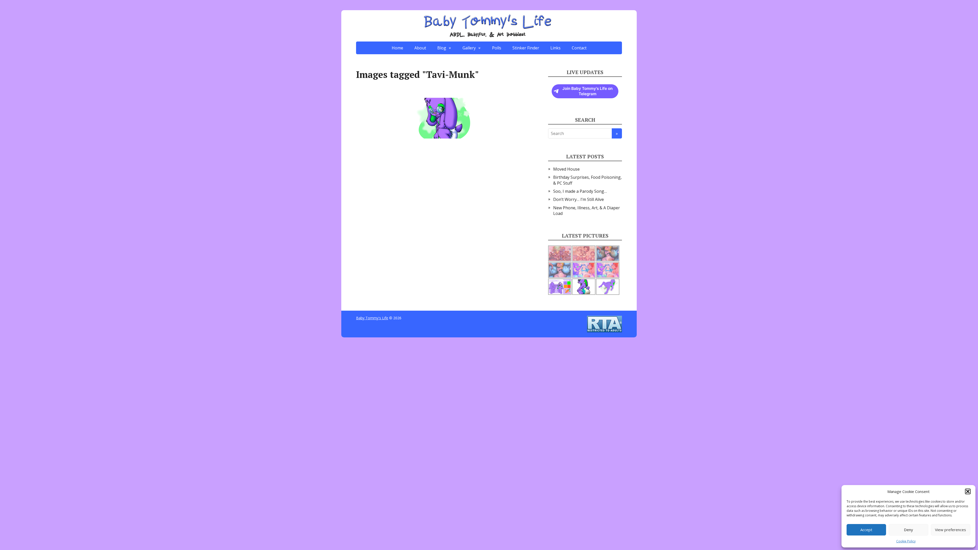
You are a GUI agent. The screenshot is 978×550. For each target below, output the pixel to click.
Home (397, 48)
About (420, 48)
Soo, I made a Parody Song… (580, 191)
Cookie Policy (906, 541)
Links (555, 48)
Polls (496, 48)
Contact (579, 48)
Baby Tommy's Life (372, 317)
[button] (967, 491)
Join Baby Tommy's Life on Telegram (587, 91)
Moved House (566, 169)
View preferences (950, 529)
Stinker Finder (525, 48)
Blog (441, 48)
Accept (866, 529)
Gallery (469, 48)
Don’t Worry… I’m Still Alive (578, 199)
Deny (908, 529)
